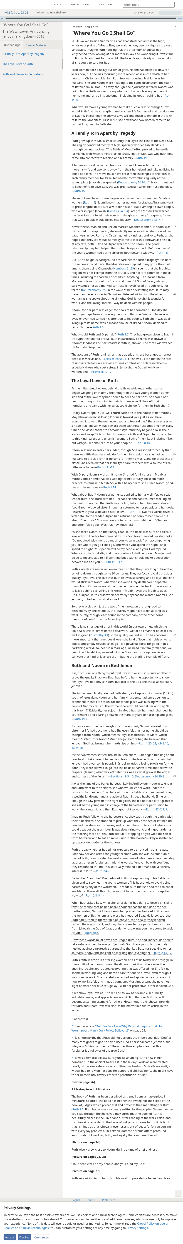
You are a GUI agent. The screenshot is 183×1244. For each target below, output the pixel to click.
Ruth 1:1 (141, 158)
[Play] (2, 18)
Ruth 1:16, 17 (113, 562)
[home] (5, 5)
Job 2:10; (163, 743)
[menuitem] (5, 5)
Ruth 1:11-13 (105, 467)
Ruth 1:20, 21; (148, 743)
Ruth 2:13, (160, 953)
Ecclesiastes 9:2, (113, 359)
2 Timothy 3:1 (99, 635)
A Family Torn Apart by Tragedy (23, 54)
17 (169, 953)
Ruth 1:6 (97, 327)
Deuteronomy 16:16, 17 (134, 182)
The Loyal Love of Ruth (18, 64)
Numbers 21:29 (123, 268)
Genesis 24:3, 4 (118, 211)
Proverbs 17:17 (101, 372)
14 (103, 895)
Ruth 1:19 (80, 719)
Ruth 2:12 (91, 933)
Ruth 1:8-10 (142, 443)
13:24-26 (77, 748)
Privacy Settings (137, 1228)
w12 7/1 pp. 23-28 (16, 13)
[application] (91, 18)
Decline (24, 1237)
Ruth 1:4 (89, 202)
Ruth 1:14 (109, 487)
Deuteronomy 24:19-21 (150, 776)
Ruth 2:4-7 (103, 871)
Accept (9, 1237)
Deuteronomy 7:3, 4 (147, 220)
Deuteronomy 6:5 (94, 290)
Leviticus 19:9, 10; (122, 776)
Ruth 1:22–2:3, (155, 809)
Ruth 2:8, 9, (93, 895)
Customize (41, 1237)
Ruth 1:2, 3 (81, 191)
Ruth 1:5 (162, 253)
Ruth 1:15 (134, 512)
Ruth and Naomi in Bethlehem (23, 74)
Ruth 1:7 (122, 334)
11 (126, 359)
